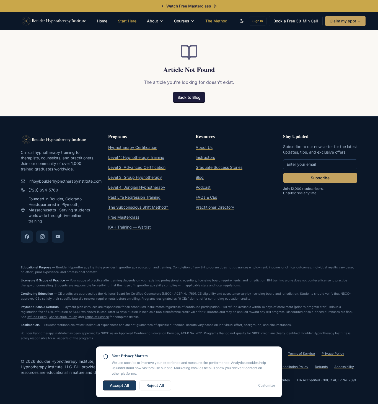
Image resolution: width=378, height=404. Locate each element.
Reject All (155, 385)
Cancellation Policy (63, 317)
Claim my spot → (345, 21)
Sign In (257, 21)
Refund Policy (37, 317)
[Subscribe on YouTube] (58, 237)
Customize (266, 385)
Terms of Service (97, 317)
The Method (216, 21)
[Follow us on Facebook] (27, 237)
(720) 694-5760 (43, 190)
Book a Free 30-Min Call (295, 21)
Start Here (127, 21)
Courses (181, 21)
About (152, 21)
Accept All (119, 385)
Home (102, 21)
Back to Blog (189, 97)
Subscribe (320, 177)
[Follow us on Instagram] (42, 237)
